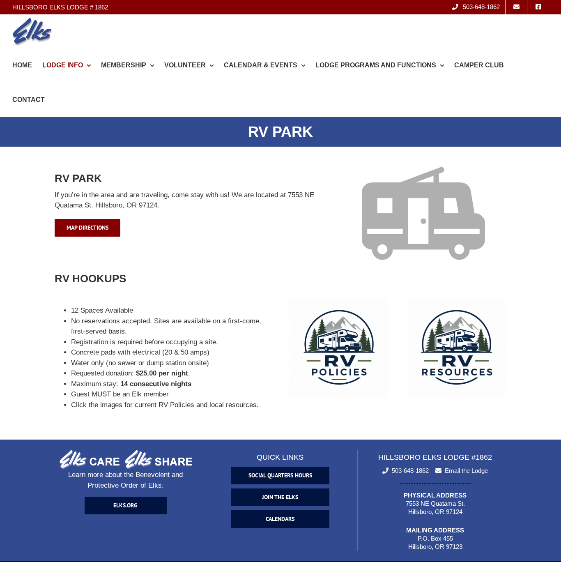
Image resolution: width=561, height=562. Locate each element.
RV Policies (176, 405)
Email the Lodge (466, 470)
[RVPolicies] (339, 302)
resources (241, 405)
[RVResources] (456, 302)
